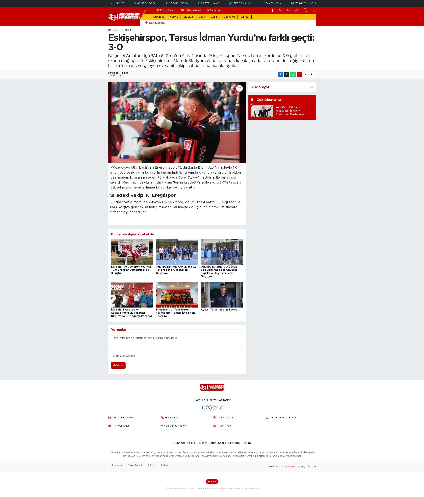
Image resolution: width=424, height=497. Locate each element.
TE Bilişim (290, 467)
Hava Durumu (172, 417)
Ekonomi (229, 17)
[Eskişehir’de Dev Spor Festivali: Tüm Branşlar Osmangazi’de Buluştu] (132, 251)
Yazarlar (215, 10)
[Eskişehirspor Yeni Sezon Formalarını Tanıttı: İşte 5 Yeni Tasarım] (177, 294)
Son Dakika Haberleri (176, 426)
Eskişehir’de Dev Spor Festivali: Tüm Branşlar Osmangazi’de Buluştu (131, 269)
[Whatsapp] (221, 407)
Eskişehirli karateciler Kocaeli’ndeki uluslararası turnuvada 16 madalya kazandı (131, 312)
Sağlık (214, 17)
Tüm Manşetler (120, 426)
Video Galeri (193, 10)
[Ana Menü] (313, 10)
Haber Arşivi (224, 426)
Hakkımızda (115, 465)
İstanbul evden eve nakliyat (180, 488)
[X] (209, 407)
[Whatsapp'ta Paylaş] (293, 74)
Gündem (158, 17)
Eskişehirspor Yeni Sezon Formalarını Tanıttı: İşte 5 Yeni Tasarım (175, 312)
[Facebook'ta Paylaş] (280, 74)
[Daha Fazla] (299, 74)
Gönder (118, 365)
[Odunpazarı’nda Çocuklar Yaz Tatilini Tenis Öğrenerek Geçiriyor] (177, 251)
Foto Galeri (167, 10)
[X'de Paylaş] (286, 74)
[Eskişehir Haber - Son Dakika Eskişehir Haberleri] (124, 16)
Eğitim (244, 17)
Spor (202, 17)
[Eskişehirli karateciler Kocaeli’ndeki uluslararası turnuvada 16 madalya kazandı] (132, 294)
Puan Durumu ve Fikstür (283, 417)
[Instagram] (215, 407)
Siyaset (188, 17)
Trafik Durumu (225, 417)
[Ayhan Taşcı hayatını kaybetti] (222, 294)
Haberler (114, 30)
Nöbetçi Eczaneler (122, 417)
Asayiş (174, 17)
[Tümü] (311, 87)
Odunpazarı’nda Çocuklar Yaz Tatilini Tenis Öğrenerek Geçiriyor (176, 269)
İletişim (165, 465)
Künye (151, 465)
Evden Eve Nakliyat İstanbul (243, 488)
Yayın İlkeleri (135, 465)
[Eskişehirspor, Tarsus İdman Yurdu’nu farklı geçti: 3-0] (177, 122)
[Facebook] (202, 407)
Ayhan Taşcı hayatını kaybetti (220, 309)
